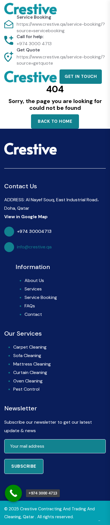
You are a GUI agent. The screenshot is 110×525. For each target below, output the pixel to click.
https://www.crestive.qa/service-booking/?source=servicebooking (61, 27)
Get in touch (81, 76)
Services (33, 289)
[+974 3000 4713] (13, 493)
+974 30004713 (34, 231)
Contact (33, 314)
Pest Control (26, 389)
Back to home (55, 121)
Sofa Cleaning (27, 355)
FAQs (30, 306)
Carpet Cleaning (30, 347)
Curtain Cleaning (30, 372)
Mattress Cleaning (32, 364)
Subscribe (23, 466)
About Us (34, 280)
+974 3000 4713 (34, 44)
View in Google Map (26, 217)
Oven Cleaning (28, 381)
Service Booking (41, 297)
